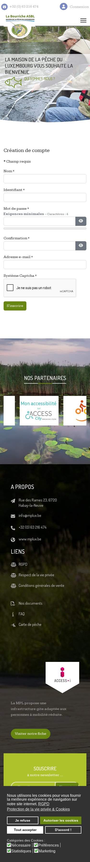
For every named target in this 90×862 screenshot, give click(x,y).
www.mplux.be (30, 539)
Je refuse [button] (22, 820)
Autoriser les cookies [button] (60, 820)
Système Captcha (20, 275)
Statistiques (21, 851)
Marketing (47, 851)
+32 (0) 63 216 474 (33, 527)
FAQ (22, 613)
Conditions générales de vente (41, 585)
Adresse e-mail (18, 257)
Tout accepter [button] (25, 830)
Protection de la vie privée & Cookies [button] (38, 809)
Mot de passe (16, 208)
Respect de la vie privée (36, 574)
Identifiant (14, 190)
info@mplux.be (30, 515)
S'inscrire (15, 306)
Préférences (48, 845)
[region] (45, 74)
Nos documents (30, 603)
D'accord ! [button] (63, 830)
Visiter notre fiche (30, 733)
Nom (9, 171)
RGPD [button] (43, 804)
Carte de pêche (30, 624)
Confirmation (17, 238)
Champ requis (17, 161)
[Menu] (83, 20)
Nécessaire (21, 845)
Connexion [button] (79, 7)
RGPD (23, 564)
